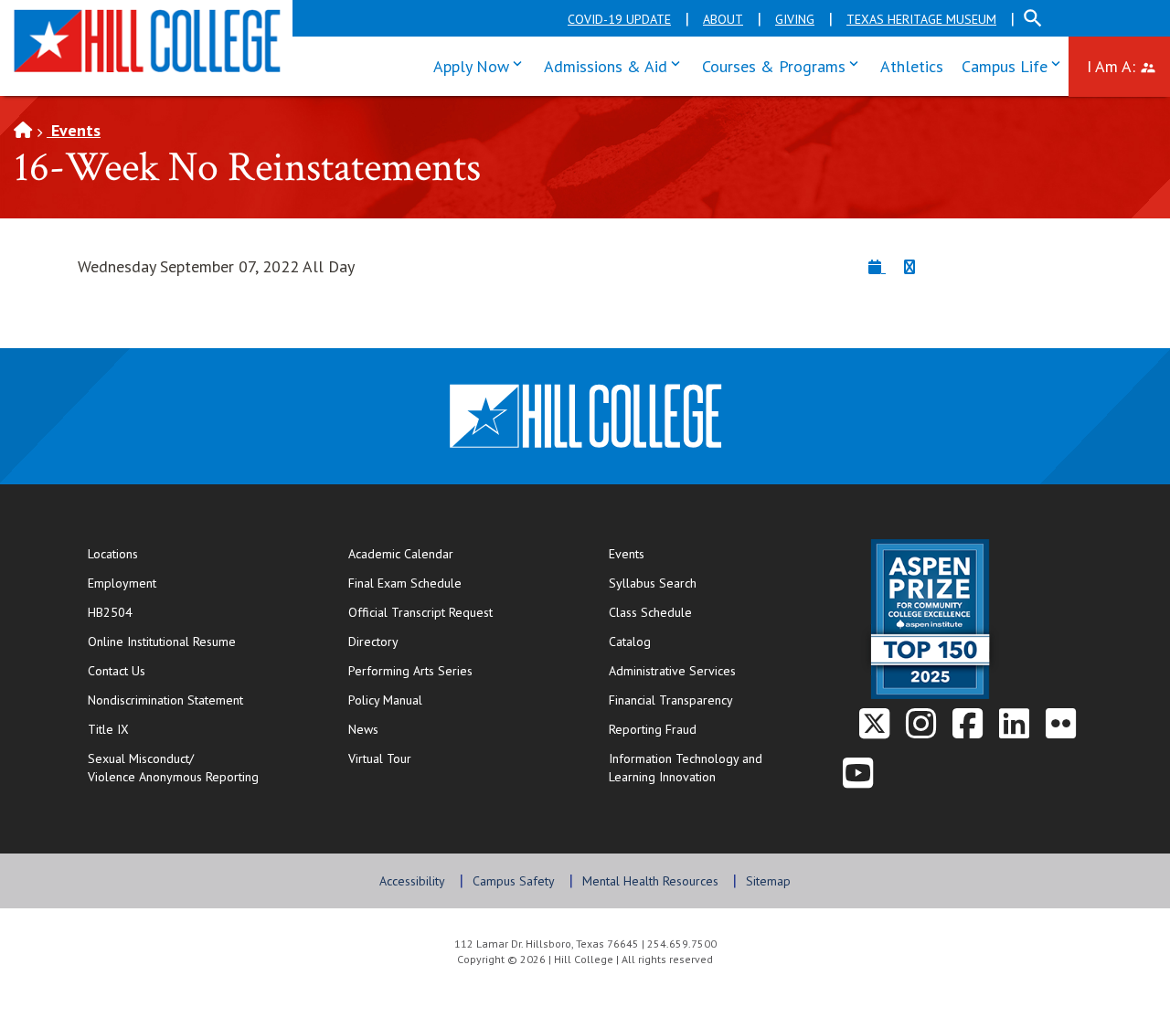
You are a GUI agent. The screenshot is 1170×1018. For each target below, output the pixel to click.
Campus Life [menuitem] (1015, 65)
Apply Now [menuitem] (481, 65)
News (363, 729)
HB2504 (110, 612)
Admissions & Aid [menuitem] (616, 65)
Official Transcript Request (459, 611)
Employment (122, 583)
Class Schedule (709, 611)
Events (74, 130)
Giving (794, 19)
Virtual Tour (379, 758)
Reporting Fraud (653, 729)
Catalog (630, 641)
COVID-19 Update (619, 19)
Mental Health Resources (650, 881)
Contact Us (175, 670)
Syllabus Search (653, 583)
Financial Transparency (671, 700)
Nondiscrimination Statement (165, 700)
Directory (373, 641)
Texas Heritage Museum (921, 19)
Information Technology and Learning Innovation (685, 767)
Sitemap (768, 881)
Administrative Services (672, 671)
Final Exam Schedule (459, 582)
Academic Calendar (400, 554)
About (723, 19)
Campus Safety (514, 881)
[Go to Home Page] (23, 130)
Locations (113, 554)
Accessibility (412, 881)
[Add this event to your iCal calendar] (877, 266)
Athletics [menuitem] (911, 66)
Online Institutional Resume (199, 641)
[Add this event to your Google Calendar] (909, 266)
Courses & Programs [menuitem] (784, 65)
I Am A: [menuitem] (1128, 65)
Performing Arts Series (410, 671)
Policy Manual (385, 700)
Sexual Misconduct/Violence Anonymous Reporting (173, 767)
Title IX (108, 729)
